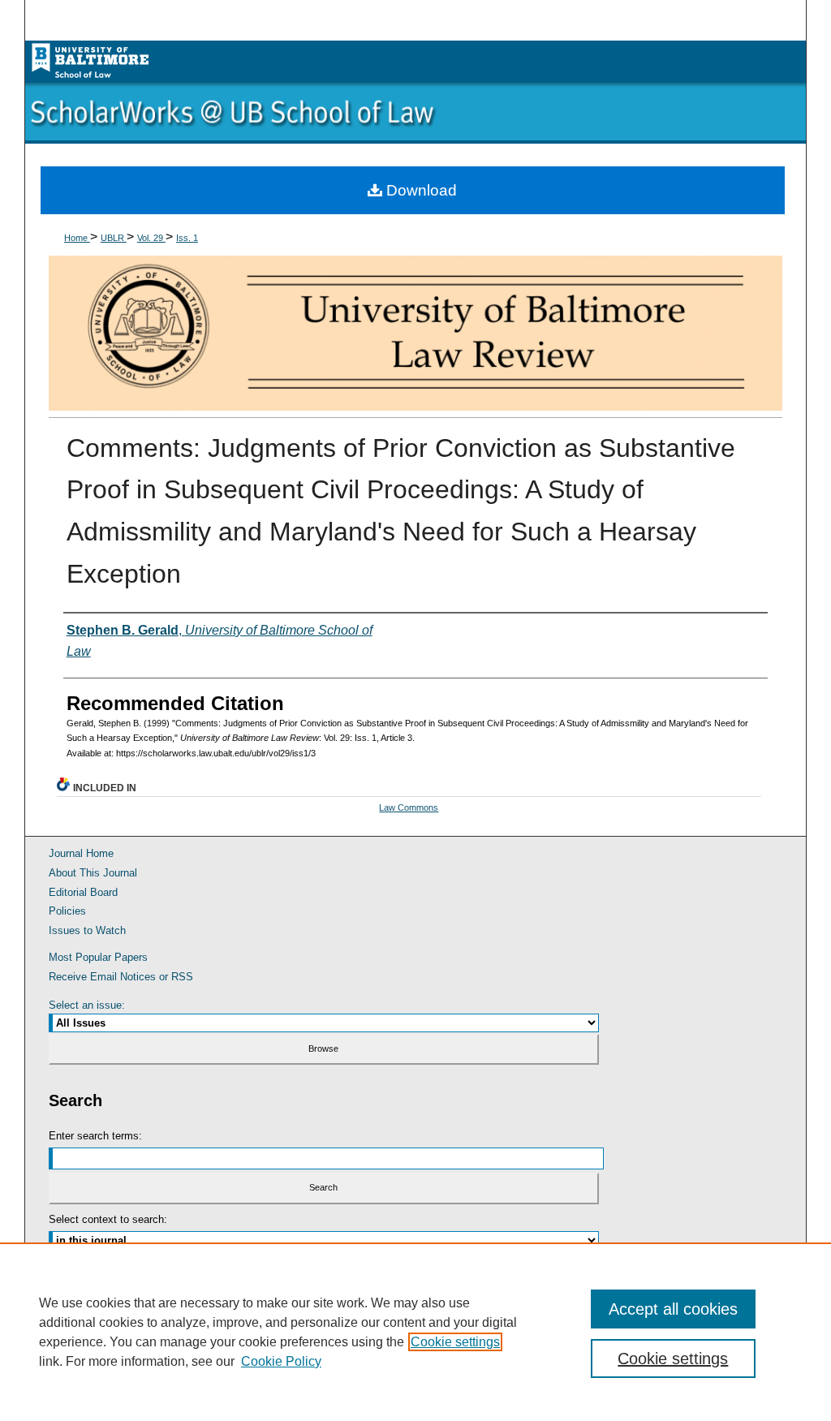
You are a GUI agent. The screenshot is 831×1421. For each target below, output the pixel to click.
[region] (415, 1331)
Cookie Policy (281, 1361)
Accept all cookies (673, 1309)
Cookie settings (455, 1342)
